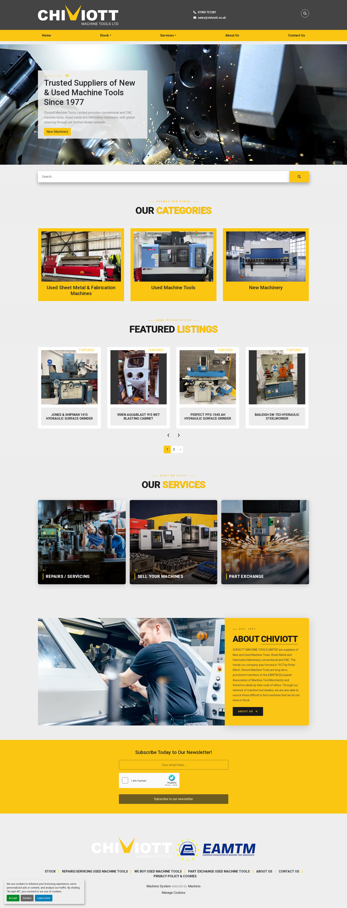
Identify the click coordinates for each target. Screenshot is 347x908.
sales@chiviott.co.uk (212, 17)
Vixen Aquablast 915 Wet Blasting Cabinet (138, 416)
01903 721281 (207, 12)
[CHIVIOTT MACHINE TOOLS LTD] (132, 847)
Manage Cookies (173, 893)
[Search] (299, 176)
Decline (27, 898)
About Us (232, 35)
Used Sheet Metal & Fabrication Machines (59, 132)
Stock (104, 35)
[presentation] (168, 435)
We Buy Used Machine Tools (158, 871)
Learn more (43, 898)
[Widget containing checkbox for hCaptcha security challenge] (149, 780)
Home (46, 35)
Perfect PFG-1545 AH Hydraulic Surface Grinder (208, 416)
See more (83, 265)
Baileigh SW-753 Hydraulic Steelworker (277, 416)
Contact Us (296, 35)
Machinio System (158, 886)
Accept (13, 898)
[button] (105, 35)
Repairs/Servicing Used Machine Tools (95, 871)
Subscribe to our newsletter (173, 799)
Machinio (194, 886)
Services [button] (167, 35)
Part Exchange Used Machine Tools (219, 871)
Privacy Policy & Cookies (175, 876)
